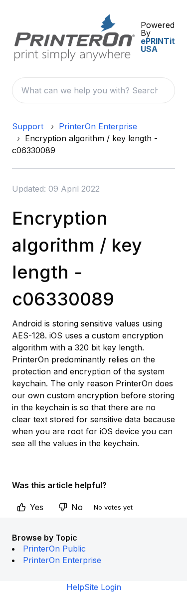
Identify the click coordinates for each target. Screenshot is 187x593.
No (77, 507)
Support (27, 126)
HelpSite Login (93, 587)
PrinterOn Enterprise (98, 126)
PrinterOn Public (54, 549)
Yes (36, 507)
